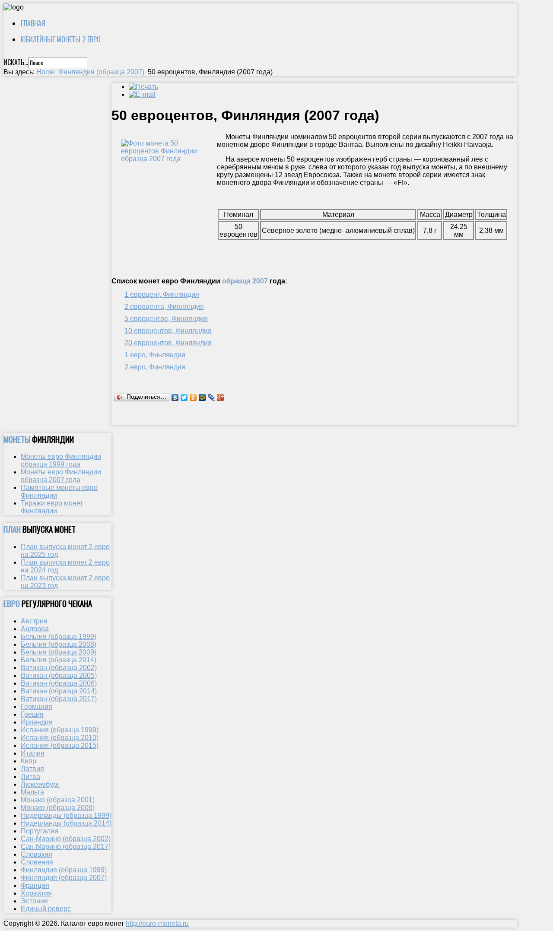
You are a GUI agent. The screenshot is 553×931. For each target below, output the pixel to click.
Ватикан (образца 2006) (59, 683)
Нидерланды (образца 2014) (66, 823)
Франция (35, 885)
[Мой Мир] (202, 397)
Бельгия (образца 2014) (58, 660)
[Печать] (143, 86)
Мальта (32, 792)
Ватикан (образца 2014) (59, 691)
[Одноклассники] (193, 397)
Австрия (34, 621)
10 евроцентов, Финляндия (168, 330)
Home (45, 72)
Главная (33, 23)
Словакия (36, 854)
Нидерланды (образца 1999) (66, 815)
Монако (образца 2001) (58, 800)
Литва (30, 776)
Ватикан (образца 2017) (59, 698)
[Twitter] (184, 397)
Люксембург (40, 784)
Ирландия (37, 722)
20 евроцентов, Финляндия (168, 342)
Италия (32, 753)
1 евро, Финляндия (154, 355)
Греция (32, 714)
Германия (36, 706)
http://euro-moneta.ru (157, 923)
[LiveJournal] (211, 397)
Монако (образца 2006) (58, 807)
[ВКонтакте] (175, 397)
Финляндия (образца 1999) (64, 870)
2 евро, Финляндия (154, 367)
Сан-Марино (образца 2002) (66, 838)
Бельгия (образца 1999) (58, 636)
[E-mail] (142, 94)
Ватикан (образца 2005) (59, 675)
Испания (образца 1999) (60, 730)
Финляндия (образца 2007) (101, 72)
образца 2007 (245, 281)
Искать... (15, 62)
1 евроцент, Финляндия (161, 294)
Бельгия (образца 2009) (58, 652)
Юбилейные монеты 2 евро (61, 39)
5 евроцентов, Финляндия (166, 318)
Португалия (39, 831)
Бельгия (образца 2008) (58, 644)
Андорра (35, 628)
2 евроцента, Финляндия (164, 306)
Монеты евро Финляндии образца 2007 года (61, 475)
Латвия (32, 768)
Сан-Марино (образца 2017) (66, 846)
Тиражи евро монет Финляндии (52, 507)
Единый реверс (46, 908)
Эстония (34, 901)
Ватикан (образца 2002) (59, 667)
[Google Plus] (220, 397)
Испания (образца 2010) (60, 737)
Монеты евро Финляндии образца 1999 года (61, 460)
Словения (37, 862)
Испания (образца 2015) (60, 745)
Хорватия (36, 893)
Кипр (28, 761)
